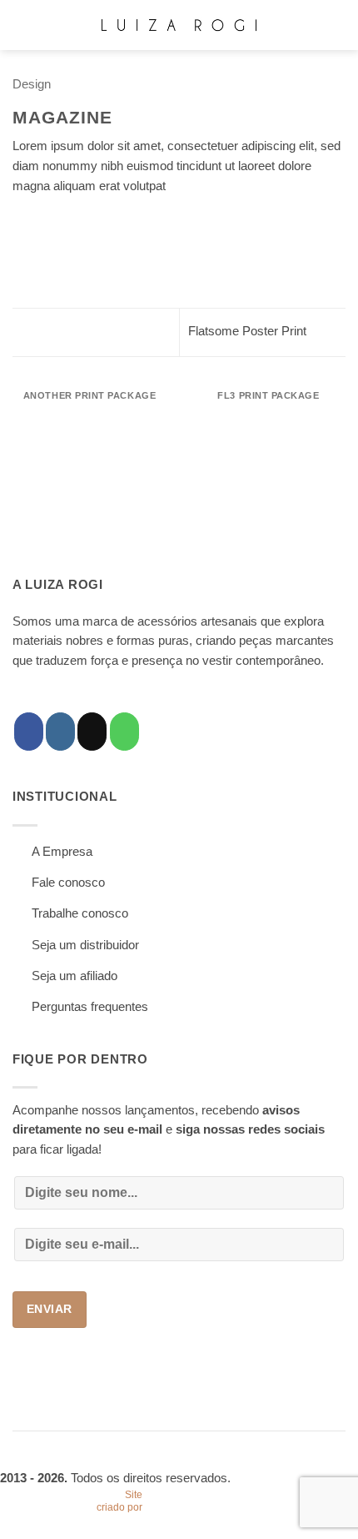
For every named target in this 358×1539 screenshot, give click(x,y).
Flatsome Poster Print (249, 331)
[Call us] (124, 731)
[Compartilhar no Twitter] (59, 222)
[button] (22, 24)
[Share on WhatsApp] (22, 222)
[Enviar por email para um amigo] (78, 222)
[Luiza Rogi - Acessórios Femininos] (179, 25)
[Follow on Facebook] (28, 731)
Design (31, 84)
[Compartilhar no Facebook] (41, 222)
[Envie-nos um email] (92, 731)
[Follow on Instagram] (60, 731)
